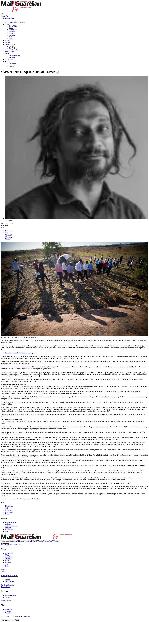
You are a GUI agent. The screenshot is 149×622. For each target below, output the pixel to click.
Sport (6, 566)
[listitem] (5, 541)
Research (8, 611)
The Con (36, 499)
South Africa (9, 553)
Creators (6, 543)
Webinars (8, 597)
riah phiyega (9, 529)
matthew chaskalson (11, 526)
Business (3, 571)
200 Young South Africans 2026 (11, 544)
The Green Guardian (7, 585)
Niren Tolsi (8, 220)
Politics (3, 569)
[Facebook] (1, 19)
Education (8, 559)
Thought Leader (9, 575)
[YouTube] (13, 19)
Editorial (7, 580)
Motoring (8, 562)
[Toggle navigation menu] (2, 14)
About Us (8, 613)
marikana (8, 524)
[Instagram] (3, 19)
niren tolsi (8, 528)
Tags (2, 543)
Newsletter (8, 609)
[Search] (7, 16)
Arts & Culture (5, 587)
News (3, 549)
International (9, 557)
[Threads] (6, 19)
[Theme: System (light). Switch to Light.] (3, 16)
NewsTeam (26, 616)
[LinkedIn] (5, 19)
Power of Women (10, 595)
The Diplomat (9, 581)
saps (6, 531)
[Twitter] (10, 19)
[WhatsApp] (11, 19)
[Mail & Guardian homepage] (74, 7)
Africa (7, 555)
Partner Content (6, 601)
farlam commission (11, 522)
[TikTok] (8, 19)
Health (7, 560)
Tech (6, 564)
